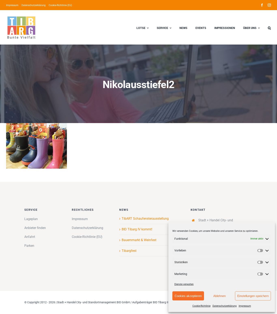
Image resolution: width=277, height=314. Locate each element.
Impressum (245, 305)
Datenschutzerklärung (225, 305)
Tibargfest (129, 251)
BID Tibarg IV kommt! (137, 229)
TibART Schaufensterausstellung (145, 218)
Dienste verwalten (184, 284)
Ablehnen (219, 296)
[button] (269, 27)
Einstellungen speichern (253, 296)
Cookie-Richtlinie (201, 305)
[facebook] (262, 5)
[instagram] (269, 5)
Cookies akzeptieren (188, 296)
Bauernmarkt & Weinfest (139, 240)
